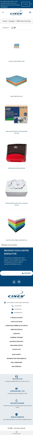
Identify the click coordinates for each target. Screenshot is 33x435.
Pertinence (6, 28)
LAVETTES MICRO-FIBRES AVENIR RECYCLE (16, 240)
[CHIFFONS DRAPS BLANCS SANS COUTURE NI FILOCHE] (16, 188)
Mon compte (16, 354)
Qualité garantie (17, 417)
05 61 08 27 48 (17, 379)
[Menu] (30, 12)
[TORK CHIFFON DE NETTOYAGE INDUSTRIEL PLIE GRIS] (16, 116)
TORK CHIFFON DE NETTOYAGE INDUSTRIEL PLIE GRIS (16, 132)
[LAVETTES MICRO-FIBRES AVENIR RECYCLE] (16, 224)
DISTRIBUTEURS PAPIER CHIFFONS (16, 168)
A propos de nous (16, 318)
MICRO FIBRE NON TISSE (16, 96)
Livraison (16, 334)
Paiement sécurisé (16, 337)
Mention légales (16, 329)
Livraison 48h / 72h (17, 391)
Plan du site (16, 349)
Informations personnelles (16, 358)
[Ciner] (16, 12)
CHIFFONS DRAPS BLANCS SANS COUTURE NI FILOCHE (16, 204)
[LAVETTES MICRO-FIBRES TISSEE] (16, 46)
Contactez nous (16, 322)
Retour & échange (17, 403)
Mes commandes (16, 362)
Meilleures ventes (16, 345)
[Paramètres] (2, 12)
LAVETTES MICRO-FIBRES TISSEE (17, 61)
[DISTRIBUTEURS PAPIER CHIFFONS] (16, 153)
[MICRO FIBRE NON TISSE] (16, 81)
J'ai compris (25, 4)
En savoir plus (4, 7)
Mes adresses (16, 366)
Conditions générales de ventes (16, 326)
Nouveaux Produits (16, 341)
